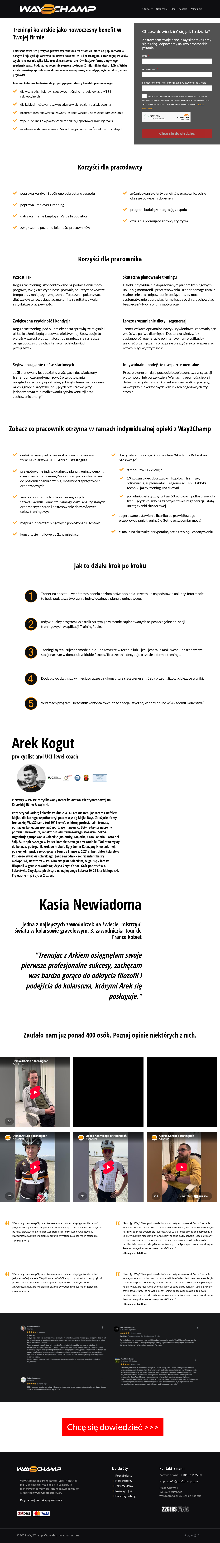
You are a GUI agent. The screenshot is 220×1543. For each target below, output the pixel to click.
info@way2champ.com (183, 1481)
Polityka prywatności (48, 1500)
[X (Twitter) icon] (188, 1535)
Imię (145, 55)
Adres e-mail (149, 69)
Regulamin (27, 1500)
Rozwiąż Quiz (123, 1491)
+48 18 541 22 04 (191, 1475)
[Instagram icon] (195, 1535)
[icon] (198, 1535)
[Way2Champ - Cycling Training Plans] (58, 9)
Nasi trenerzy (123, 1480)
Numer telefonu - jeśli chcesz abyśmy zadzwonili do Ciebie (174, 82)
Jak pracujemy (124, 1486)
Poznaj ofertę (123, 1475)
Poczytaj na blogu (126, 1496)
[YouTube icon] (192, 1535)
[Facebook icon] (185, 1535)
